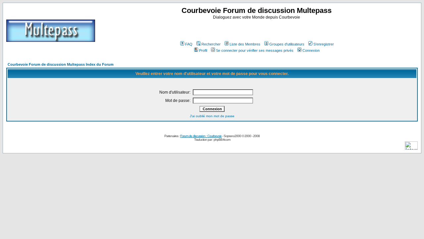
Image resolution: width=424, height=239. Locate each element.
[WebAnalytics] (411, 148)
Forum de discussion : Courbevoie (201, 136)
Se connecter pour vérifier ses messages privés (254, 50)
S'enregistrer (323, 44)
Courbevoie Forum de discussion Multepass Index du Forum (61, 64)
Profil (203, 50)
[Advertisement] (257, 30)
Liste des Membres (245, 44)
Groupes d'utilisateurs (286, 44)
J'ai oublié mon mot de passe (212, 116)
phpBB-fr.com (222, 139)
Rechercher (211, 44)
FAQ (188, 44)
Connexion (311, 50)
